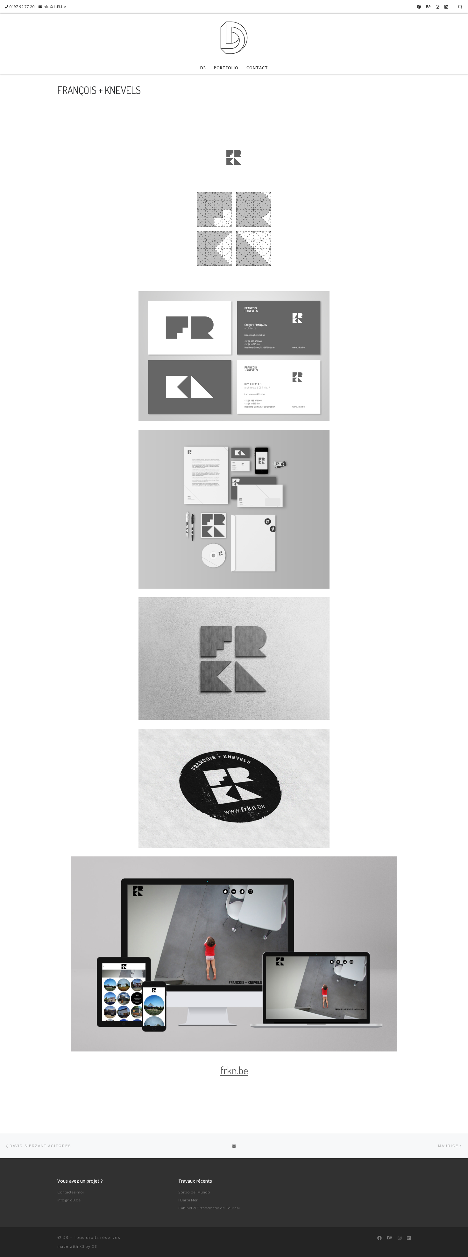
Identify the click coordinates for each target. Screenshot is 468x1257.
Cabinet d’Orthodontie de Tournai (209, 1208)
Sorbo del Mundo (194, 1192)
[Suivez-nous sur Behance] (428, 6)
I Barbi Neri (188, 1200)
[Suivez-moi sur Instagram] (437, 6)
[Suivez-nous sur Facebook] (419, 6)
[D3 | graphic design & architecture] (234, 36)
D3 (66, 1237)
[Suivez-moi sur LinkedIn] (446, 6)
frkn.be (234, 1070)
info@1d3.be (69, 1200)
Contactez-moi (70, 1192)
